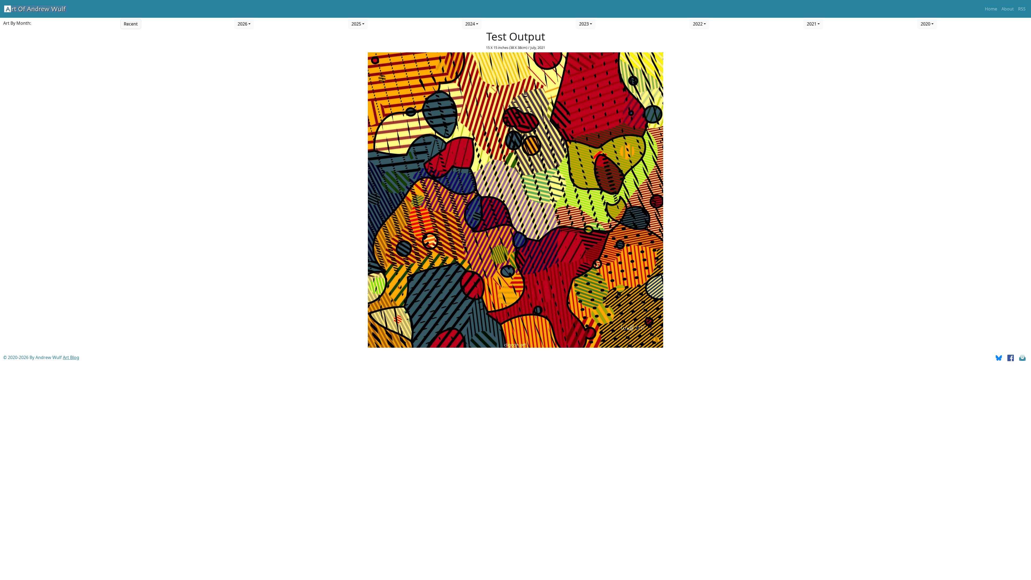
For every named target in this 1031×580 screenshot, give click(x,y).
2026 (242, 24)
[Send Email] (1022, 357)
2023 (584, 24)
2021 (811, 24)
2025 (356, 24)
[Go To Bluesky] (999, 357)
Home (991, 9)
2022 (698, 24)
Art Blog (71, 357)
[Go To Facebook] (1010, 357)
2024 (470, 24)
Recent (131, 24)
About (1007, 9)
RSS (1022, 9)
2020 (925, 24)
